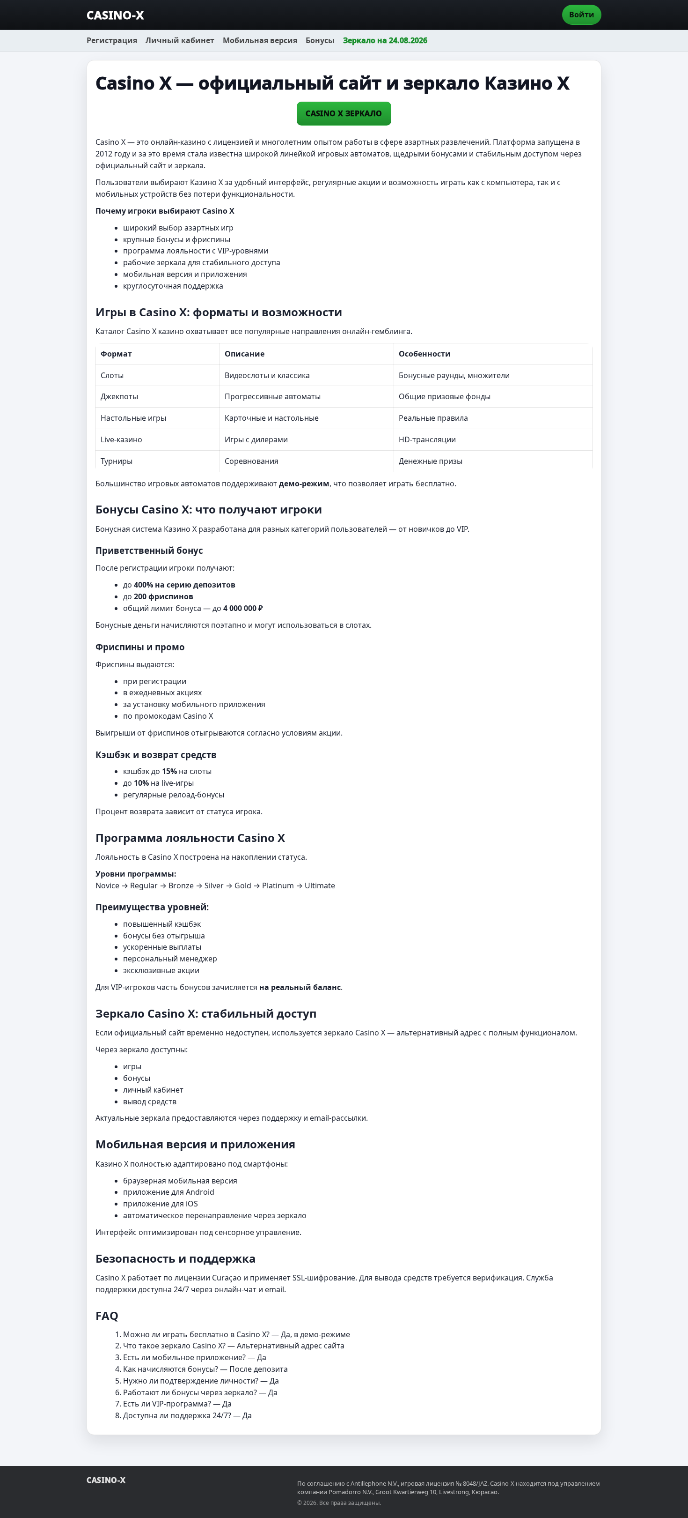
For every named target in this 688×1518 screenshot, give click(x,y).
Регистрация (112, 40)
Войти (581, 14)
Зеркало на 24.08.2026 (385, 40)
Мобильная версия (260, 40)
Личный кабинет (180, 40)
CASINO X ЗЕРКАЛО (344, 113)
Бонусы (320, 40)
